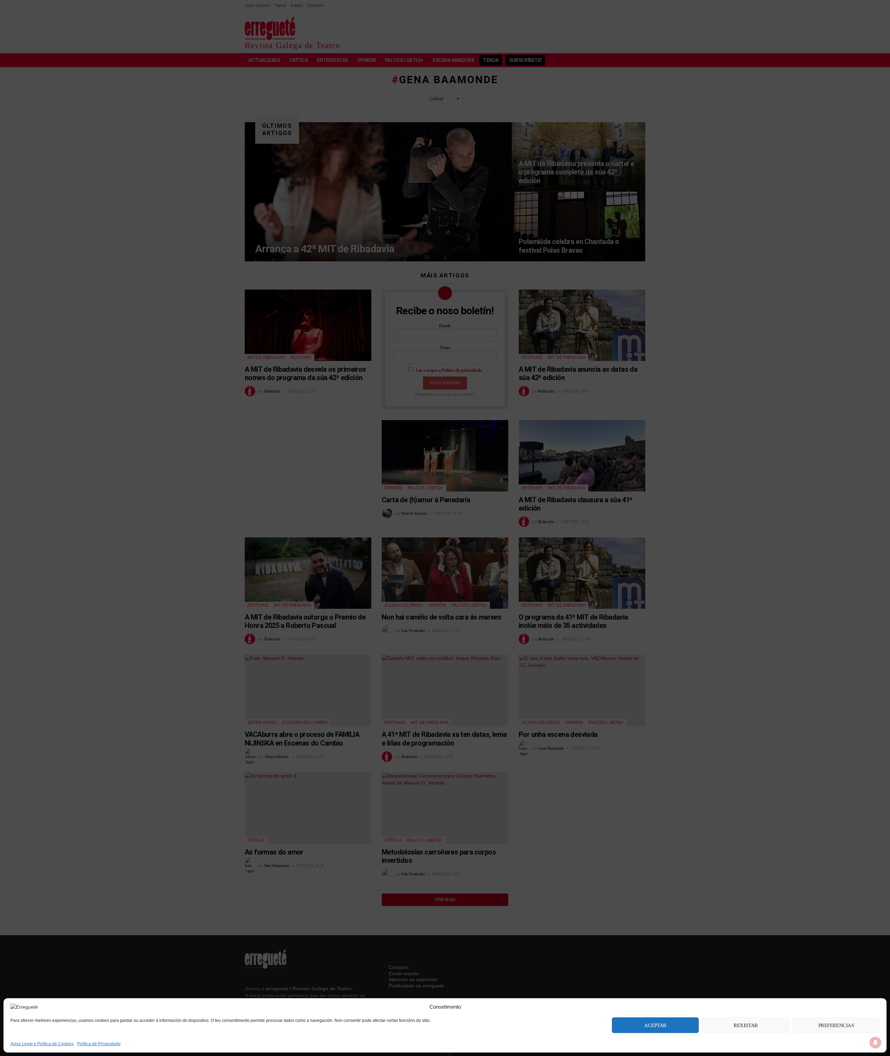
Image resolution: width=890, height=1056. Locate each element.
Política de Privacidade (99, 1043)
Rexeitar (746, 1025)
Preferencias (836, 1025)
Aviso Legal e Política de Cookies (42, 1043)
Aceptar (655, 1025)
